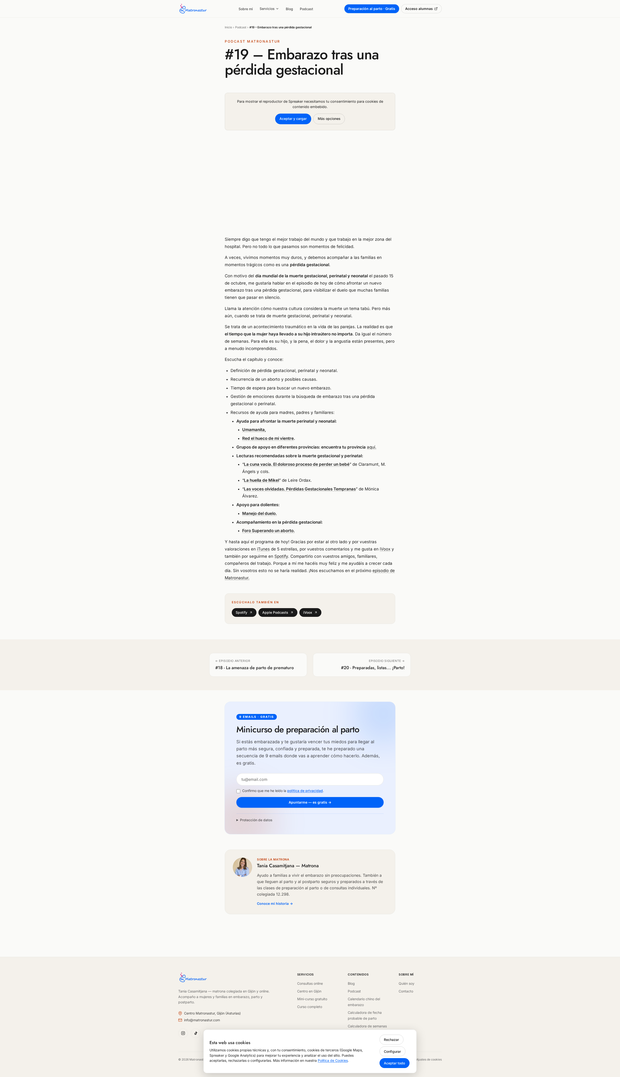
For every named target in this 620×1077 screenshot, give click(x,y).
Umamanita (253, 429)
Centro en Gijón (309, 991)
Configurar (392, 1051)
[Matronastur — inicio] (192, 9)
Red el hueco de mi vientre (268, 438)
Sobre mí (246, 9)
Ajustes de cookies (429, 1059)
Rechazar (391, 1040)
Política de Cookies (333, 1060)
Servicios (267, 9)
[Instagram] (183, 1033)
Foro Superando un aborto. (268, 530)
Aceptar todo (394, 1063)
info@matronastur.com (202, 1020)
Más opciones (329, 118)
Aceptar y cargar (293, 118)
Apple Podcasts (275, 612)
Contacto (406, 991)
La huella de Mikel (261, 480)
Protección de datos (256, 820)
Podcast (306, 9)
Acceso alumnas (419, 9)
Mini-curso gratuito (312, 999)
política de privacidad (305, 791)
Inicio (228, 27)
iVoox (385, 549)
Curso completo (309, 1007)
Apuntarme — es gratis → (310, 802)
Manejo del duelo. (259, 513)
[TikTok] (196, 1033)
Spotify (281, 556)
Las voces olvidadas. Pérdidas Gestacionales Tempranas (300, 489)
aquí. (371, 447)
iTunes (263, 549)
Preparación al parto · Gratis (371, 9)
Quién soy (406, 983)
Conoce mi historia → (275, 903)
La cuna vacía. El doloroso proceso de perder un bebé (296, 464)
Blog (289, 9)
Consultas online (310, 983)
